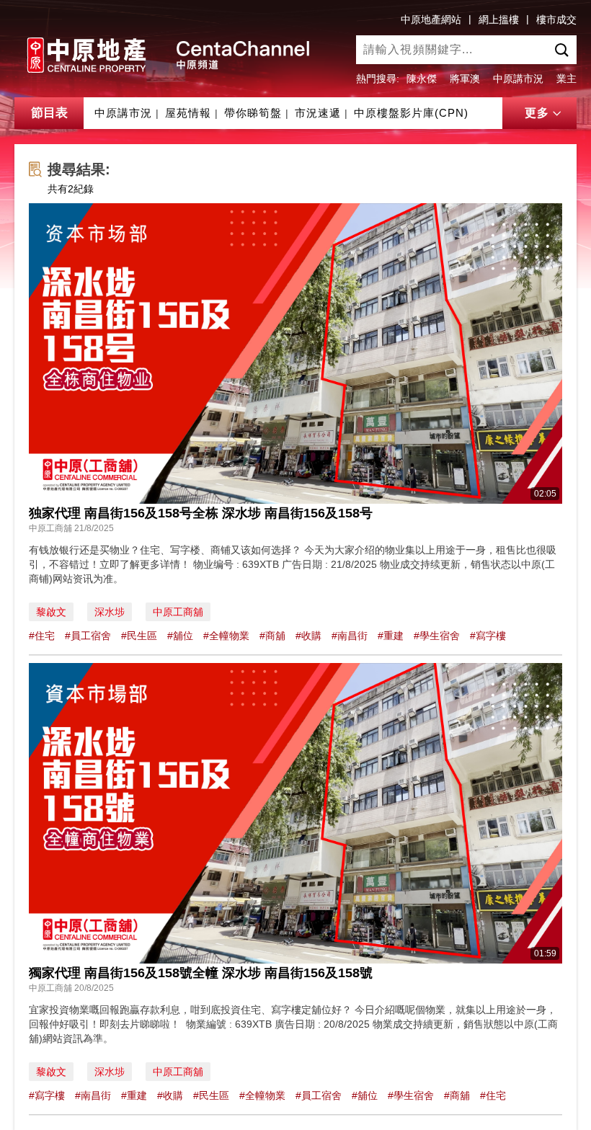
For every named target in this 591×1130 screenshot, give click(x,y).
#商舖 (272, 635)
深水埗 (109, 612)
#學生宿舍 (437, 635)
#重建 (391, 635)
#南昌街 (350, 635)
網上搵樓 (499, 19)
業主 (566, 78)
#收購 (308, 635)
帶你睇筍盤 (253, 113)
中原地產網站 (431, 19)
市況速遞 (318, 113)
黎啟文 (51, 612)
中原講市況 (518, 78)
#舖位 (180, 635)
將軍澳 (465, 78)
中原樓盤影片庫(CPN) (411, 113)
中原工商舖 (178, 612)
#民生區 (139, 635)
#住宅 (42, 635)
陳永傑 (421, 78)
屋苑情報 (188, 113)
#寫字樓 (488, 635)
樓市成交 (556, 19)
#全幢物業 (226, 635)
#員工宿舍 (88, 635)
